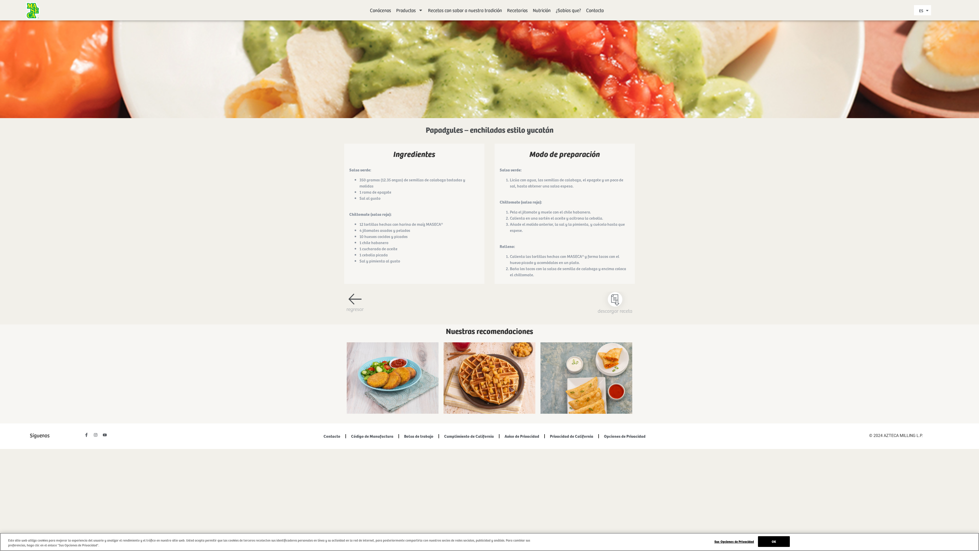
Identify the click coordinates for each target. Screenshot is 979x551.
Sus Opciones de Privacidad (734, 541)
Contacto (595, 10)
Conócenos (380, 10)
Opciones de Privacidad (625, 436)
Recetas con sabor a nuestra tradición (465, 10)
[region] (489, 542)
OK (774, 541)
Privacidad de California (571, 436)
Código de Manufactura (372, 436)
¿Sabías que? (568, 10)
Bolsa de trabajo (418, 436)
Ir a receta (392, 382)
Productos (406, 10)
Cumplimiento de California (469, 436)
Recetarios (517, 10)
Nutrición (542, 10)
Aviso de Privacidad (522, 436)
